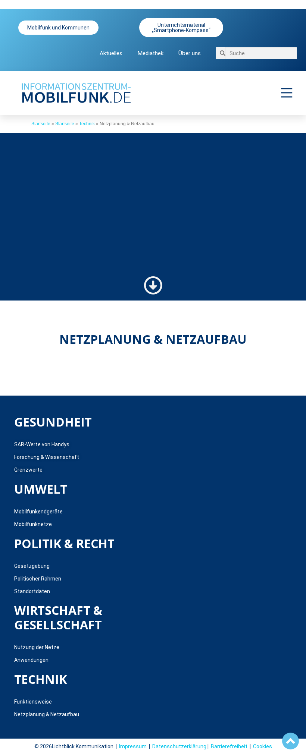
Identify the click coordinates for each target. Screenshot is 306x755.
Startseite (40, 123)
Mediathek (150, 53)
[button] (287, 92)
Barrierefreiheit (229, 746)
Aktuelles (111, 53)
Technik (87, 123)
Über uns (189, 53)
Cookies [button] (262, 746)
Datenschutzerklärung (179, 746)
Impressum (133, 746)
